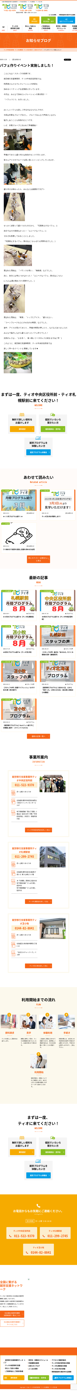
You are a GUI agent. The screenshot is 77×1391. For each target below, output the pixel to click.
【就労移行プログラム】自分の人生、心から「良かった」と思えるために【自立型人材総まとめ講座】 (57, 689)
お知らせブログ (38, 50)
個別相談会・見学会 (38, 1377)
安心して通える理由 (30, 28)
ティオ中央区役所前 (47, 591)
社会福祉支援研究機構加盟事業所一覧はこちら (12, 1314)
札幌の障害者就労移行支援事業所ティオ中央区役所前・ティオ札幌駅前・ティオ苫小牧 (22, 1)
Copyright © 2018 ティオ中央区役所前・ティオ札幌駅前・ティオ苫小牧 (38, 1387)
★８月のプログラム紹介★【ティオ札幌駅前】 (19, 617)
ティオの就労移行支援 (15, 28)
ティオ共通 (5, 491)
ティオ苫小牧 (45, 491)
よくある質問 (52, 15)
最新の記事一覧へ (38, 736)
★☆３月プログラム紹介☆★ (13, 516)
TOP (3, 28)
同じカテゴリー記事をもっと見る (38, 559)
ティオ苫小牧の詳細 (58, 1369)
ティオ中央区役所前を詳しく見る (38, 830)
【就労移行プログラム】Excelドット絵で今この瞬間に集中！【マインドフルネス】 (18, 726)
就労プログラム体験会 (63, 1377)
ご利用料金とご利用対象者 (45, 28)
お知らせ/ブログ (34, 1366)
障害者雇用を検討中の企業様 (67, 15)
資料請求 (14, 1377)
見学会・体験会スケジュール (61, 28)
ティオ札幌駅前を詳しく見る (38, 901)
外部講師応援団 (33, 1363)
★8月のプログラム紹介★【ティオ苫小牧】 (17, 652)
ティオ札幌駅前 (6, 591)
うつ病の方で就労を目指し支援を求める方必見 (19, 549)
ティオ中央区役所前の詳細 (61, 1363)
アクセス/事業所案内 (59, 1360)
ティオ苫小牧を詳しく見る (38, 966)
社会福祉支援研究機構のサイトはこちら (12, 1323)
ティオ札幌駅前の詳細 (59, 1366)
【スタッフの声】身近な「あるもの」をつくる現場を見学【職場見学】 (57, 653)
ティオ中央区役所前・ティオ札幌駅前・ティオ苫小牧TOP (18, 50)
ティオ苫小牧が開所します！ (51, 516)
